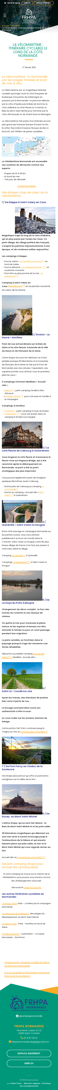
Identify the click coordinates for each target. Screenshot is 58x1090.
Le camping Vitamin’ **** (33, 267)
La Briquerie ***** (12, 413)
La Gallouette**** (21, 562)
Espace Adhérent (43, 3)
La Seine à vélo (9, 923)
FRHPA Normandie (30, 1080)
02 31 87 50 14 (14, 3)
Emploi (27, 3)
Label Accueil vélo (32, 887)
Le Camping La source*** (32, 261)
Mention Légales (32, 1083)
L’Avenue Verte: (9, 903)
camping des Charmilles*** (34, 731)
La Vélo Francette (11, 933)
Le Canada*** (18, 555)
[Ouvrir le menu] (5, 15)
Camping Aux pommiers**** (31, 857)
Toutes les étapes (26, 185)
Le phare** (10, 410)
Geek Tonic (16, 1083)
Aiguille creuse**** (15, 396)
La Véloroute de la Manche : (16, 913)
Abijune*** (9, 390)
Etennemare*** (17, 286)
